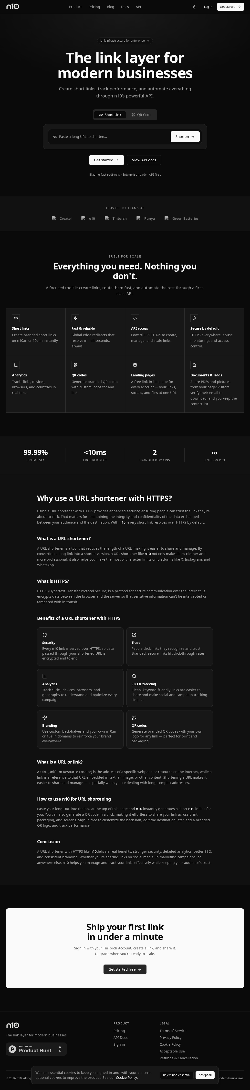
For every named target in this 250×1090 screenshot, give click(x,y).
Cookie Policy (170, 1044)
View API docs (144, 159)
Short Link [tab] (113, 114)
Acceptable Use (172, 1051)
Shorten (182, 136)
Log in (208, 7)
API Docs (121, 1037)
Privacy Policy (170, 1037)
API (138, 6)
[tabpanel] (125, 136)
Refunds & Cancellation (179, 1058)
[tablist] (125, 114)
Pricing (94, 6)
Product (75, 6)
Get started (227, 7)
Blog (110, 6)
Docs (125, 6)
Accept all (205, 1075)
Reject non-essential (176, 1075)
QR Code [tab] (144, 114)
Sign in (119, 1044)
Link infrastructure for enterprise (122, 40)
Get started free (122, 969)
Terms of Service (173, 1030)
